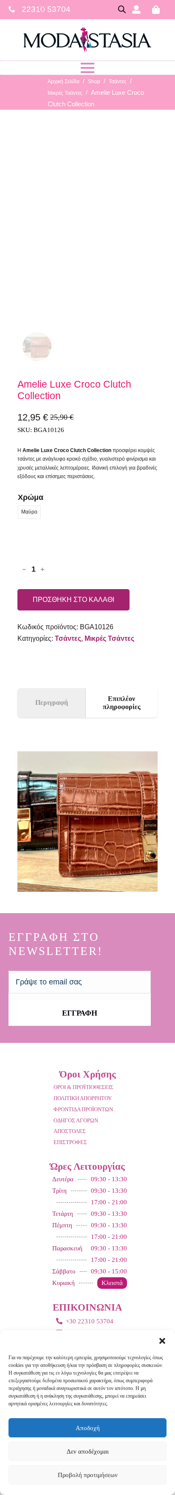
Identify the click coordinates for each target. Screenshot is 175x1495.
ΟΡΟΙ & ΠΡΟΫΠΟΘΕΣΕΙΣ (83, 1087)
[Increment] (42, 569)
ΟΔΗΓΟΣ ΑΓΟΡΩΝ (76, 1120)
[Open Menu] (87, 68)
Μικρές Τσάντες (65, 93)
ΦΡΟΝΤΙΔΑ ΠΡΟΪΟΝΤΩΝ (83, 1109)
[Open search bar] (122, 9)
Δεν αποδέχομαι (88, 1451)
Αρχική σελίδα (63, 82)
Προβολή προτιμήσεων (88, 1475)
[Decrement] (24, 569)
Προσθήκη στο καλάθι (73, 599)
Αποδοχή (88, 1428)
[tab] (51, 703)
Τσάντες (118, 82)
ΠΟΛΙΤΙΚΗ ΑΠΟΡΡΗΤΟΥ (83, 1098)
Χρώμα (30, 497)
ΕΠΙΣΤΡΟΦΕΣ (70, 1142)
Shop (94, 82)
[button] (162, 1341)
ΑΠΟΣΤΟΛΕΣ (70, 1131)
